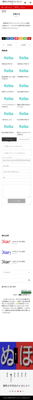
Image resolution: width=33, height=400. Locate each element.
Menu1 (25, 375)
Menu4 (15, 375)
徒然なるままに (15, 355)
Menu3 (18, 375)
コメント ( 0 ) (9, 139)
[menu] (25, 2)
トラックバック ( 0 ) (24, 139)
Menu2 (22, 375)
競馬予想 (4, 11)
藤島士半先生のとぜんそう (12, 3)
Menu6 (7, 375)
